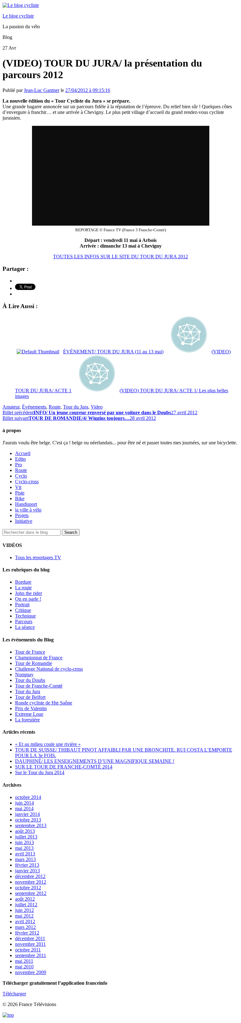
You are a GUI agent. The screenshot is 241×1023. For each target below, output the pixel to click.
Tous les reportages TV (38, 557)
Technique (25, 616)
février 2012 (27, 932)
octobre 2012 (28, 887)
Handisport (26, 504)
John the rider (28, 593)
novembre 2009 (30, 972)
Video (97, 407)
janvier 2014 (27, 814)
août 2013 (25, 831)
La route (23, 587)
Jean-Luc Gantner (41, 90)
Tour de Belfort (30, 697)
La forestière (27, 719)
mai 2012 (24, 916)
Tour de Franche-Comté (38, 685)
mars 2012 (25, 927)
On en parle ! (28, 599)
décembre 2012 (30, 876)
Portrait (22, 604)
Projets (22, 515)
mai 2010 (24, 966)
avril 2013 (25, 853)
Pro (18, 464)
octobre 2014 (28, 797)
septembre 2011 (30, 955)
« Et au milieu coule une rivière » (48, 744)
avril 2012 (25, 921)
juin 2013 (24, 842)
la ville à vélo (28, 509)
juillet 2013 (26, 836)
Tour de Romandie (33, 663)
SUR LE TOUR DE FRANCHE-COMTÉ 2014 (63, 766)
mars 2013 (25, 859)
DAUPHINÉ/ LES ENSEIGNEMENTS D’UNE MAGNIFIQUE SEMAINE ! (94, 761)
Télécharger (14, 993)
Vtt (18, 487)
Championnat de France (38, 657)
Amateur (11, 407)
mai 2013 (24, 848)
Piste (19, 492)
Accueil (22, 453)
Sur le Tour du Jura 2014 (39, 772)
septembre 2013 (30, 825)
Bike (19, 498)
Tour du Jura (75, 407)
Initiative (23, 521)
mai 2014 (24, 808)
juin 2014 (24, 803)
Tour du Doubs (30, 680)
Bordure (23, 582)
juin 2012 (24, 910)
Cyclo (21, 476)
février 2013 (27, 865)
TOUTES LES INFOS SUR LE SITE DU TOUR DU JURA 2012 (120, 256)
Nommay (24, 674)
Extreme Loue (29, 714)
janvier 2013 (27, 870)
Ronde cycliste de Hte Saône (43, 702)
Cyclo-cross (27, 481)
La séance (25, 627)
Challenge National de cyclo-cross (49, 669)
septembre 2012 (30, 893)
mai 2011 (24, 961)
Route (55, 407)
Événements (34, 407)
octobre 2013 (28, 819)
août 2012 (25, 899)
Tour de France (30, 652)
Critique (23, 610)
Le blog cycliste (18, 16)
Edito (20, 459)
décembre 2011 (30, 938)
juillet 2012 (26, 904)
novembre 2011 (30, 944)
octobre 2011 (28, 949)
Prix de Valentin (31, 708)
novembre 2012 (30, 882)
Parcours (23, 621)
